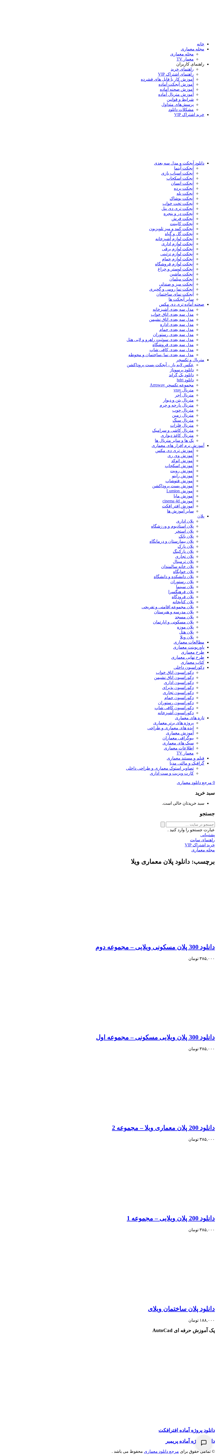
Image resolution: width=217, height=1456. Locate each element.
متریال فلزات (182, 425)
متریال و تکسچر (190, 359)
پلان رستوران (182, 581)
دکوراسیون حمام (179, 697)
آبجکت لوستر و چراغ (176, 269)
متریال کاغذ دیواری (177, 435)
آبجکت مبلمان (181, 279)
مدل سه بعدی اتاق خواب (172, 314)
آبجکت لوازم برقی (178, 249)
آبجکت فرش (182, 218)
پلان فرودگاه (183, 597)
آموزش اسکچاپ (179, 465)
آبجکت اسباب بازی (177, 173)
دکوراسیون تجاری (178, 692)
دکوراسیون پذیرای (178, 687)
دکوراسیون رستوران (176, 702)
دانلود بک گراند (181, 375)
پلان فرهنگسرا (181, 591)
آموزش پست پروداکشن (173, 486)
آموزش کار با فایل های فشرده (167, 79)
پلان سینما (185, 586)
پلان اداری (185, 521)
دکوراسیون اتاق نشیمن (174, 677)
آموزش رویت (182, 470)
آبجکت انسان (182, 183)
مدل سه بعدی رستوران (173, 334)
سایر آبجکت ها (181, 299)
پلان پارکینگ (183, 551)
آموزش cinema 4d (178, 501)
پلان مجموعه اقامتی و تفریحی (168, 607)
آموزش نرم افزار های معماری (178, 445)
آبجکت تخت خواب (178, 203)
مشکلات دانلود (181, 109)
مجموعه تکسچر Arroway (172, 385)
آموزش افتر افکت (178, 506)
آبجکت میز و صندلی (176, 284)
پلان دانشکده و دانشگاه (174, 576)
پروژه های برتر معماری (173, 723)
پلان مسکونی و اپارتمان (173, 622)
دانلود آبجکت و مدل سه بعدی (179, 163)
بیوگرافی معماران (178, 738)
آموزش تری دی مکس (174, 450)
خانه (200, 44)
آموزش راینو (183, 475)
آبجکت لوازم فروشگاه (174, 264)
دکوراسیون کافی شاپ (174, 707)
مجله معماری (192, 49)
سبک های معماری (178, 743)
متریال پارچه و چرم (177, 405)
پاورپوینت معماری (188, 647)
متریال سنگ (183, 420)
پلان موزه (185, 627)
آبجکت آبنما (184, 168)
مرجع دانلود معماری (161, 1451)
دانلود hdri (185, 380)
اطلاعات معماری (179, 748)
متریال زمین (183, 415)
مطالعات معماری (189, 642)
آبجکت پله (185, 193)
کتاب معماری (192, 662)
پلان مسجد (184, 617)
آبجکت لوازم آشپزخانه (174, 238)
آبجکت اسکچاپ (180, 178)
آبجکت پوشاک (182, 198)
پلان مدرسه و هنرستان (174, 612)
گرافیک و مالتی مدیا (187, 763)
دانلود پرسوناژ (182, 370)
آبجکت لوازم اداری (177, 244)
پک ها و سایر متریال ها (174, 440)
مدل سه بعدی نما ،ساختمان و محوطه (161, 354)
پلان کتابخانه (183, 602)
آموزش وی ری (181, 455)
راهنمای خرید (182, 69)
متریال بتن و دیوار (178, 400)
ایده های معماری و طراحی (170, 728)
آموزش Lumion (180, 491)
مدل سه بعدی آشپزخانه (173, 309)
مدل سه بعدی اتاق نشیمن (171, 319)
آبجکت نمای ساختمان (175, 294)
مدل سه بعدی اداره (177, 324)
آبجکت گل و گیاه (179, 233)
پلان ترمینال (183, 561)
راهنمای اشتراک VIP (176, 74)
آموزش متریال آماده (176, 94)
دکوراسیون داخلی (189, 667)
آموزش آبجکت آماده (176, 84)
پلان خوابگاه (183, 571)
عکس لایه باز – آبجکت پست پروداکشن (160, 365)
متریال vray (184, 390)
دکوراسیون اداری (179, 682)
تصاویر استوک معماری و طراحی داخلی (160, 768)
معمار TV (185, 59)
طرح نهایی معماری (187, 657)
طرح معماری (192, 652)
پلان (200, 516)
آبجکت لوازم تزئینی (177, 254)
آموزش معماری (180, 733)
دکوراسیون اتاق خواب (175, 672)
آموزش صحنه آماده (177, 89)
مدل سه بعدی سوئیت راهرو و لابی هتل (160, 339)
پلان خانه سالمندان (177, 566)
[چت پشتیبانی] (204, 1443)
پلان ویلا (187, 637)
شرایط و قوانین (180, 99)
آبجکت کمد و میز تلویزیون (171, 228)
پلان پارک (186, 546)
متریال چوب (183, 410)
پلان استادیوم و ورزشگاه (172, 526)
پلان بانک (186, 536)
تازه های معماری (189, 718)
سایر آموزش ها (180, 511)
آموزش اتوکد (182, 460)
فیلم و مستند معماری (185, 758)
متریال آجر (184, 395)
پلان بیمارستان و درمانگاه (172, 541)
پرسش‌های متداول (177, 104)
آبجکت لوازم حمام (178, 259)
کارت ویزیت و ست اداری (172, 773)
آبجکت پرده (184, 188)
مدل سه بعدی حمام (176, 329)
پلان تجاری (184, 556)
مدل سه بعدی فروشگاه (173, 344)
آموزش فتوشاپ (179, 481)
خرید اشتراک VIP (189, 114)
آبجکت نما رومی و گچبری (171, 289)
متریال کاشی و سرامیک (173, 430)
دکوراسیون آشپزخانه (176, 712)
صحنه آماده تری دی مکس (181, 304)
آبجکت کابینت (182, 223)
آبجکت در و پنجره (179, 213)
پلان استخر (184, 531)
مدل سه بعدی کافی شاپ (172, 349)
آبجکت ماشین (182, 274)
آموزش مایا (184, 496)
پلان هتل (186, 632)
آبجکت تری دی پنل (177, 208)
